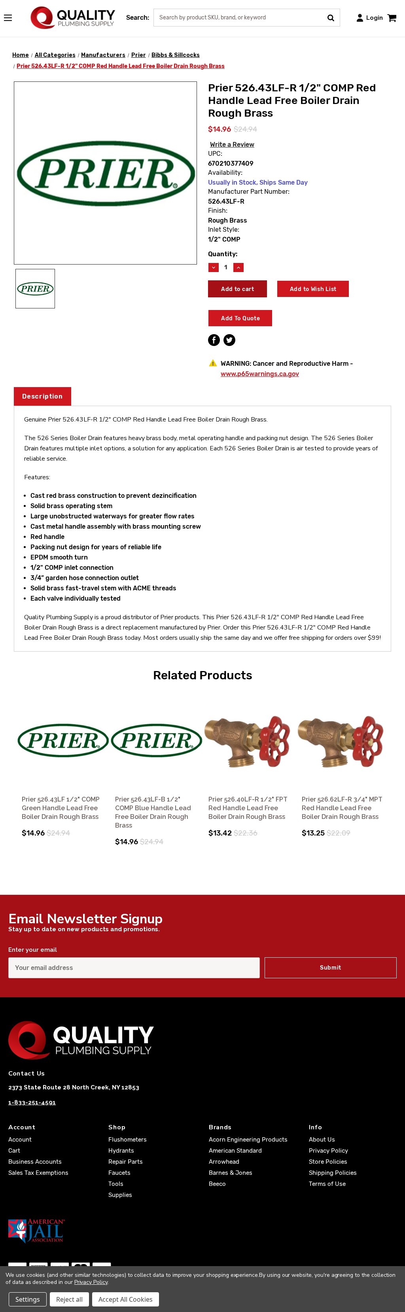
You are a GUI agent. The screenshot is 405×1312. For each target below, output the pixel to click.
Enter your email (32, 949)
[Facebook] (214, 340)
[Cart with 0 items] (391, 17)
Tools (115, 1183)
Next (389, 758)
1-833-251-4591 (32, 1102)
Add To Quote (240, 318)
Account (20, 1139)
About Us (322, 1139)
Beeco (217, 1183)
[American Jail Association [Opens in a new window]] (202, 1231)
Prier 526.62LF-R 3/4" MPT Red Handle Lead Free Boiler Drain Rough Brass (342, 808)
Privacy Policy (328, 1150)
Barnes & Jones (230, 1172)
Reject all (69, 1299)
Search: (137, 17)
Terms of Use (327, 1183)
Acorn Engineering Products (248, 1139)
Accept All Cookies (125, 1299)
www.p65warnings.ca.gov (260, 374)
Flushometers (127, 1139)
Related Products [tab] (202, 675)
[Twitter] (229, 340)
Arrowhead (224, 1161)
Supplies (120, 1195)
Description (42, 396)
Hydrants (121, 1150)
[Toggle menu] (12, 16)
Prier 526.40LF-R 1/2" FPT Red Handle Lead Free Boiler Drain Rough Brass (248, 808)
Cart (14, 1150)
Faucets (119, 1172)
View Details (63, 740)
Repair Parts (125, 1161)
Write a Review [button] (232, 144)
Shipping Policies (333, 1172)
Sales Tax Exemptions (38, 1172)
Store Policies (328, 1161)
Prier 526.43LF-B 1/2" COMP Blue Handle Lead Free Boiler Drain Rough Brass (153, 812)
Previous (15, 758)
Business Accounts (35, 1161)
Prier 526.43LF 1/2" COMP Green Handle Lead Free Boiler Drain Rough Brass (61, 808)
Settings (27, 1299)
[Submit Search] (333, 17)
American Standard (235, 1150)
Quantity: (222, 254)
